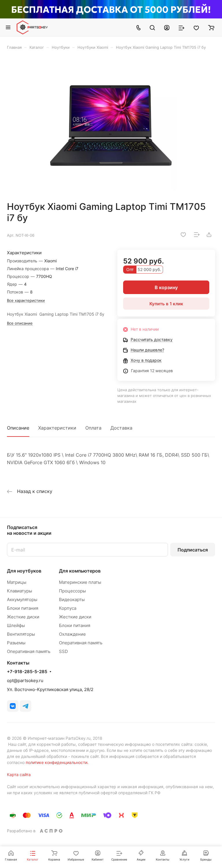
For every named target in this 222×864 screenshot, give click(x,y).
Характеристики (57, 428)
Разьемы (16, 642)
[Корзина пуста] (211, 27)
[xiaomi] (111, 125)
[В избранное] (183, 235)
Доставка (121, 428)
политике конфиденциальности (56, 762)
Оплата (93, 428)
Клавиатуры (19, 591)
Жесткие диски (23, 617)
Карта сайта (19, 774)
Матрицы (16, 582)
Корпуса (67, 608)
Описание (18, 428)
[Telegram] (25, 706)
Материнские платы (80, 582)
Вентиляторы (21, 634)
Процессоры (72, 591)
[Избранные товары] (196, 27)
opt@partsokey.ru (25, 680)
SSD (63, 651)
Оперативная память (28, 651)
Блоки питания (22, 608)
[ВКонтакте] (12, 706)
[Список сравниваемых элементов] (181, 27)
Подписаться (192, 550)
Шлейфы (16, 625)
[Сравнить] (197, 235)
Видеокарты (72, 599)
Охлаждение (72, 634)
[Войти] (166, 27)
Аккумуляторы (22, 599)
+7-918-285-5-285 (27, 671)
